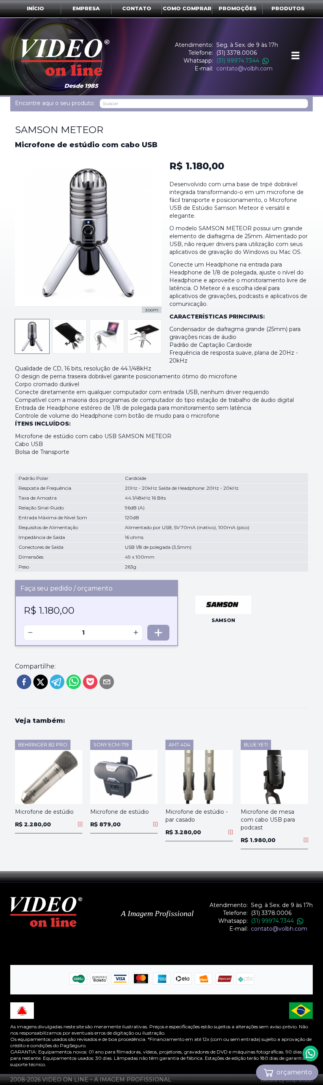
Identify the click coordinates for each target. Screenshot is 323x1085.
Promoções (237, 8)
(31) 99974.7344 (237, 60)
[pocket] (90, 681)
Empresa (86, 8)
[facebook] (24, 681)
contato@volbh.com (244, 68)
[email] (106, 681)
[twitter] (40, 681)
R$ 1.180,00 (196, 166)
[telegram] (57, 681)
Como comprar (187, 8)
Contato (136, 8)
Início (35, 8)
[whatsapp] (73, 681)
